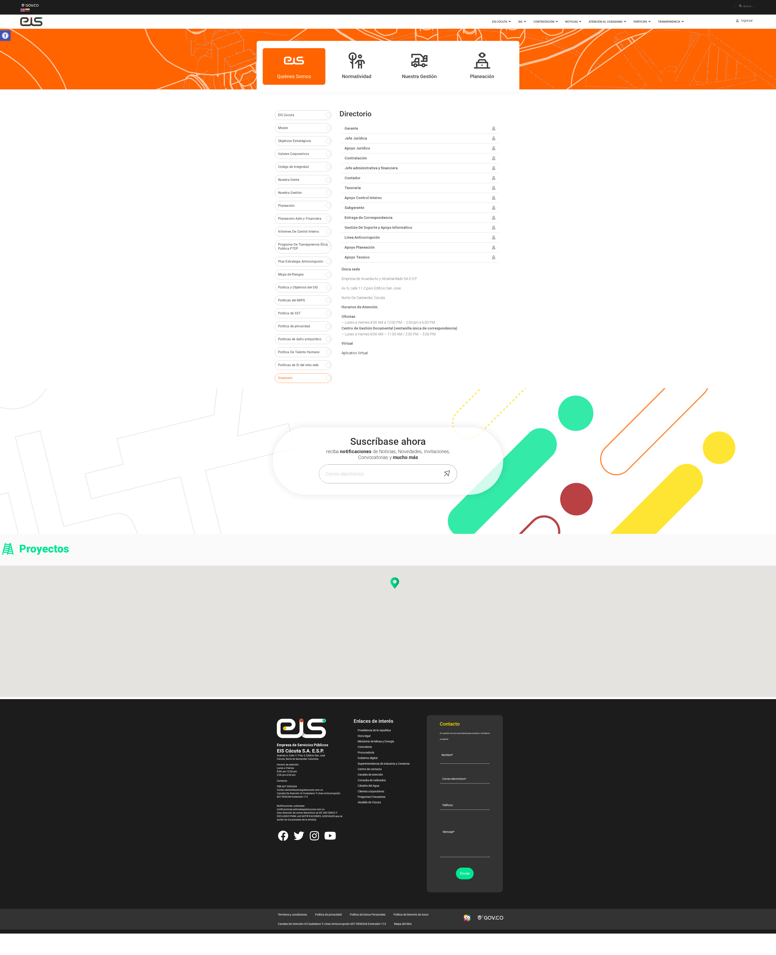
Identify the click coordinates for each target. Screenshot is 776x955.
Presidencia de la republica (374, 730)
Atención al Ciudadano (606, 21)
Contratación (544, 21)
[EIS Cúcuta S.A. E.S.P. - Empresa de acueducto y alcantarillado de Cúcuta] (31, 21)
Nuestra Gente (288, 180)
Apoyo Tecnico (357, 257)
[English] (22, 10)
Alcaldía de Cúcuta (369, 802)
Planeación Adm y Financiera (299, 218)
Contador (353, 178)
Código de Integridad (293, 167)
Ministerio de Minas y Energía (376, 741)
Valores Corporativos (293, 154)
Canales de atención (370, 774)
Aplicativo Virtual (355, 353)
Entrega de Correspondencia (368, 217)
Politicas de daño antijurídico (299, 339)
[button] (5, 35)
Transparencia (669, 21)
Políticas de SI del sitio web (298, 365)
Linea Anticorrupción (362, 237)
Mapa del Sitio (403, 923)
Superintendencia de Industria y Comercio (384, 763)
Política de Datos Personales (367, 914)
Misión (283, 128)
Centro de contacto (370, 769)
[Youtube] (330, 835)
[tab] (420, 129)
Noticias (571, 21)
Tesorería (353, 188)
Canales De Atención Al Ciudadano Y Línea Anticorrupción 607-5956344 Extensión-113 (332, 923)
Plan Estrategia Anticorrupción (300, 261)
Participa (640, 21)
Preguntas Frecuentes (371, 796)
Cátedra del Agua (368, 785)
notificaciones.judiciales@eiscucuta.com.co (301, 809)
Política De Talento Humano (299, 352)
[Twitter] (298, 835)
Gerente (351, 128)
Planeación (482, 76)
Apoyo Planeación (360, 247)
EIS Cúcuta (499, 21)
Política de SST (289, 313)
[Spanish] (27, 10)
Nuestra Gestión (419, 76)
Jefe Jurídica (356, 138)
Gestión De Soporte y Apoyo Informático (378, 227)
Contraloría (365, 746)
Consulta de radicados (372, 780)
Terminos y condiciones (292, 914)
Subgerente (354, 208)
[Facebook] (283, 835)
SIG (520, 21)
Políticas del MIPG (291, 300)
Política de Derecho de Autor (411, 914)
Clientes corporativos (371, 791)
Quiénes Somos (294, 76)
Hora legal (364, 736)
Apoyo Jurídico (357, 148)
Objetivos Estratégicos (294, 141)
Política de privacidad (294, 326)
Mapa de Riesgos (291, 274)
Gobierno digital (367, 758)
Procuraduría (366, 752)
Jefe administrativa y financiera (371, 168)
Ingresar (747, 20)
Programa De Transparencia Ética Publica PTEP (303, 246)
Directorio (285, 378)
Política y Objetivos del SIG (298, 287)
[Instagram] (314, 835)
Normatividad (356, 76)
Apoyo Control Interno (363, 198)
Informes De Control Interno (298, 231)
